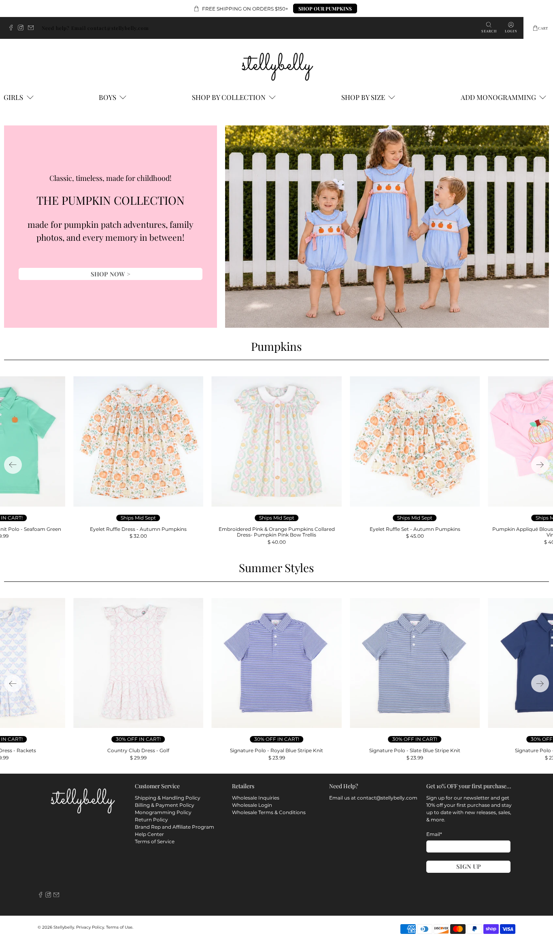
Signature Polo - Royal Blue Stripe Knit (276, 750)
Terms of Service (154, 841)
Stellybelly (63, 927)
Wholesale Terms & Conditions (269, 812)
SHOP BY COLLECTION (229, 97)
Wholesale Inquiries (255, 798)
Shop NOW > (110, 274)
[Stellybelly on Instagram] (23, 28)
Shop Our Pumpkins (325, 8)
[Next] (540, 465)
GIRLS (13, 97)
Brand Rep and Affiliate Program (174, 827)
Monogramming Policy (163, 812)
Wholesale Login (252, 805)
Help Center (149, 834)
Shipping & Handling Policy (167, 798)
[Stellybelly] (276, 65)
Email (434, 834)
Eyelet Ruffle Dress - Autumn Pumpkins (138, 529)
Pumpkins (276, 346)
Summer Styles (276, 567)
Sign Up (468, 866)
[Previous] (13, 465)
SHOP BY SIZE (363, 97)
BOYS (107, 97)
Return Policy (151, 820)
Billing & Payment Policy (164, 805)
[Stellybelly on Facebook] (13, 28)
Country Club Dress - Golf (138, 750)
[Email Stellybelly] (33, 28)
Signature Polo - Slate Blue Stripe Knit (414, 750)
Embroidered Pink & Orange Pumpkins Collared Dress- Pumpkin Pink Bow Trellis (277, 532)
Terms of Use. (119, 927)
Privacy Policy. (90, 927)
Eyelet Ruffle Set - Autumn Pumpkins (415, 529)
